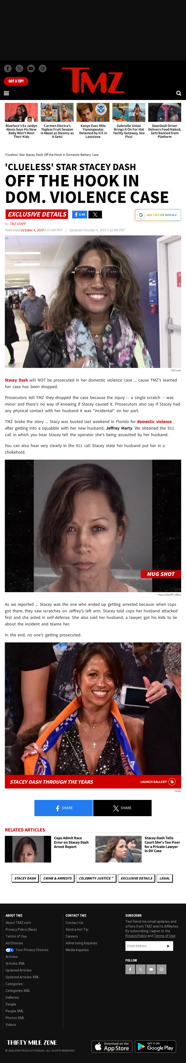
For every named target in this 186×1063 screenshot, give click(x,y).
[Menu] (7, 93)
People (11, 1004)
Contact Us (74, 923)
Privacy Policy (136, 936)
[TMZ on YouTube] (151, 969)
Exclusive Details (136, 878)
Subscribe (168, 946)
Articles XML (15, 963)
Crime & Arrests (57, 878)
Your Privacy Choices (31, 950)
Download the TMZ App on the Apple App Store (111, 1047)
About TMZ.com (18, 923)
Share (67, 807)
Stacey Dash (25, 878)
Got (16, 81)
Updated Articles (19, 970)
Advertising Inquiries (81, 943)
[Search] (179, 93)
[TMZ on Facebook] (8, 68)
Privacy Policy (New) (21, 929)
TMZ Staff (17, 223)
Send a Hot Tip (77, 929)
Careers (72, 936)
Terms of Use (16, 936)
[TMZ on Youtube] (31, 68)
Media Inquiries (77, 950)
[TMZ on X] (19, 68)
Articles (12, 957)
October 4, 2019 (32, 230)
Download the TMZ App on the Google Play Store (155, 1046)
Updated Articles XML (22, 977)
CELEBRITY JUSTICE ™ (96, 878)
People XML (15, 1011)
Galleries (12, 997)
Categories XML (18, 991)
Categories (14, 984)
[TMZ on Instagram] (42, 68)
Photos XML (15, 1018)
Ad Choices (14, 943)
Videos (11, 1025)
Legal (164, 878)
